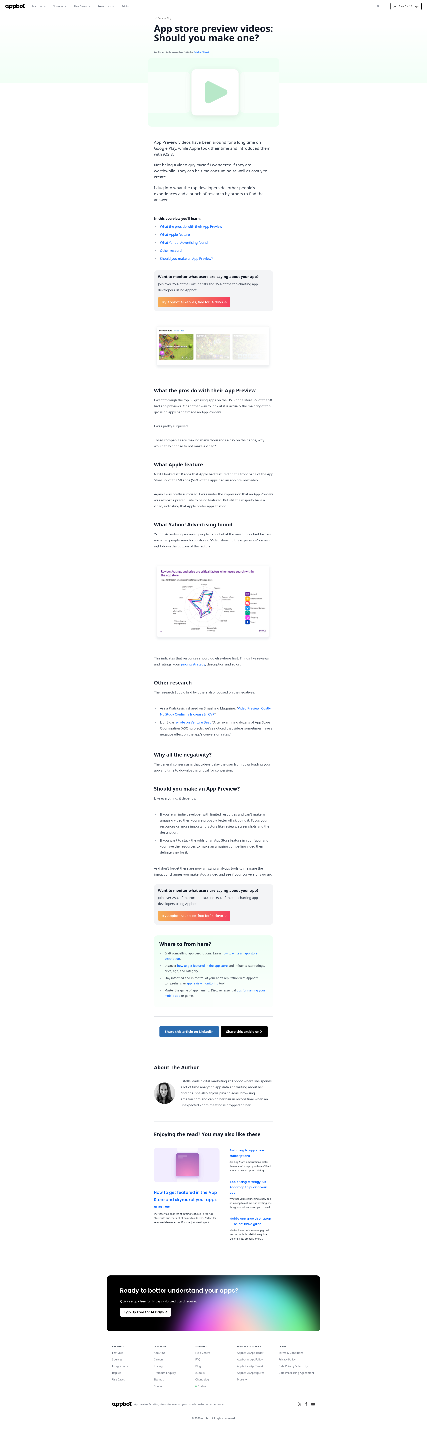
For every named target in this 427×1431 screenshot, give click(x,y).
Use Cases (118, 1379)
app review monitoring (202, 983)
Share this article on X (244, 1031)
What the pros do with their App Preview (191, 226)
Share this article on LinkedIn (189, 1031)
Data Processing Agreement (296, 1373)
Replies (116, 1373)
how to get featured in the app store (202, 966)
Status (202, 1386)
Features (117, 1353)
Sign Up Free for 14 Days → (145, 1312)
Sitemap (159, 1379)
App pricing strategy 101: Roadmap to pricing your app (248, 1187)
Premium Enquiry (165, 1373)
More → (242, 1379)
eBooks (200, 1373)
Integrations (120, 1366)
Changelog (202, 1379)
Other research (171, 250)
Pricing (125, 6)
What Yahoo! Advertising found (184, 242)
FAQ (197, 1359)
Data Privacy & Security (293, 1366)
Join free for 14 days (406, 6)
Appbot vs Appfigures (250, 1373)
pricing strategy (193, 664)
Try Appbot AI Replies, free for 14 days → (194, 302)
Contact (159, 1386)
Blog (198, 1366)
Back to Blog (164, 18)
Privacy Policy (287, 1359)
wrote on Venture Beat (193, 722)
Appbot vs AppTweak (250, 1366)
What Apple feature (175, 234)
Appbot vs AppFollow (250, 1359)
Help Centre (202, 1353)
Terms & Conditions (291, 1353)
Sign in (381, 6)
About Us (159, 1353)
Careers (159, 1359)
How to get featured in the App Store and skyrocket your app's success (186, 1200)
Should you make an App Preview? (186, 258)
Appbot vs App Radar (250, 1353)
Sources (117, 1359)
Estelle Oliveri (201, 52)
